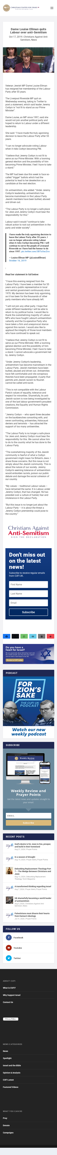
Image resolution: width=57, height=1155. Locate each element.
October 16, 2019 (17, 260)
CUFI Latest (8, 1080)
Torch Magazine (29, 879)
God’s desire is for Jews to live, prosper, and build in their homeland (33, 845)
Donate (6, 1125)
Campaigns (8, 1132)
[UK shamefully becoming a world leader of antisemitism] (9, 900)
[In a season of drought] (9, 858)
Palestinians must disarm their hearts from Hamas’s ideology (32, 914)
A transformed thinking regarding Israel (33, 886)
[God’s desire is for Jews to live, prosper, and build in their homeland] (9, 846)
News (34, 39)
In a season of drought (25, 857)
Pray (5, 1118)
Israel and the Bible (12, 1065)
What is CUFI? (9, 988)
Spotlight (7, 1058)
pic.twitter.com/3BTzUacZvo (35, 251)
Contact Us (8, 1002)
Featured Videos (10, 1087)
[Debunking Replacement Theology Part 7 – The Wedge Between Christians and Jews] (9, 870)
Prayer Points (31, 849)
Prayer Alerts (31, 860)
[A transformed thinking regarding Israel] (9, 888)
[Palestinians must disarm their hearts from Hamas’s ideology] (9, 915)
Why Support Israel (11, 995)
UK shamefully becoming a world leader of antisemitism (33, 899)
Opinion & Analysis (11, 1073)
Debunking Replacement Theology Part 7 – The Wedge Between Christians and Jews (33, 871)
